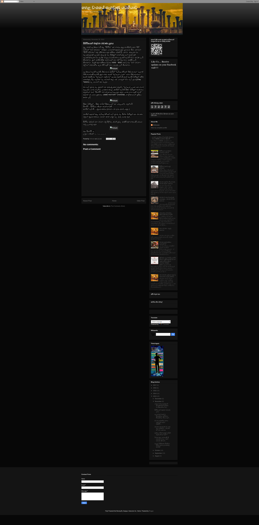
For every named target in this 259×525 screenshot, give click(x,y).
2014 (155, 393)
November (158, 401)
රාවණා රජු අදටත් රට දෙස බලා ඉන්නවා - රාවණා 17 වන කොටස (162, 428)
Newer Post (87, 201)
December (158, 398)
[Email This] (107, 139)
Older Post (140, 201)
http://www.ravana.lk (100, 134)
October (157, 450)
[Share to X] (111, 139)
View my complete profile (159, 128)
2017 (155, 385)
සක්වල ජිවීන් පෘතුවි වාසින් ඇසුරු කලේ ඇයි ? (162, 433)
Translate (166, 324)
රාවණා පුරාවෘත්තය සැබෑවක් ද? (165, 243)
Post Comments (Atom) (118, 206)
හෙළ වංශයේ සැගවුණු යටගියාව (109, 7)
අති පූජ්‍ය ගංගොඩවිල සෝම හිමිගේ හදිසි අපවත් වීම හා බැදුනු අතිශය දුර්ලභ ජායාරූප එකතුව (167, 260)
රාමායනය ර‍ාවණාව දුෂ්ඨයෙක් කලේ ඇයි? (165, 213)
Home (114, 201)
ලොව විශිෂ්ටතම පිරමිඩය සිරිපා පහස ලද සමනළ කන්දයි (162, 445)
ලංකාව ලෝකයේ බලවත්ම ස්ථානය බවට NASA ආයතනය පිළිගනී (163, 138)
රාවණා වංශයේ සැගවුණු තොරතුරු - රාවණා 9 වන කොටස (167, 199)
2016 (155, 388)
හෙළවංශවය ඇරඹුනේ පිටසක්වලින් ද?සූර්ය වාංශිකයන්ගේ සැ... (161, 405)
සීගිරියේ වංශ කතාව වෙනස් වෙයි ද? (165, 151)
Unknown (156, 125)
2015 (155, 390)
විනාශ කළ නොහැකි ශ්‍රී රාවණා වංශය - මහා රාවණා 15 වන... (161, 439)
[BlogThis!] (109, 139)
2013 (155, 396)
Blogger (151, 511)
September (158, 453)
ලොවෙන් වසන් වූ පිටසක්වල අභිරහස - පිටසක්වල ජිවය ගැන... (162, 416)
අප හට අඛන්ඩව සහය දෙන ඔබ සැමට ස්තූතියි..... (161, 422)
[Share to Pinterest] (115, 139)
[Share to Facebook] (113, 139)
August (157, 456)
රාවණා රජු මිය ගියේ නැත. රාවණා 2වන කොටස (167, 182)
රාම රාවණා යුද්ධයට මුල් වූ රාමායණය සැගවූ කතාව (167, 275)
